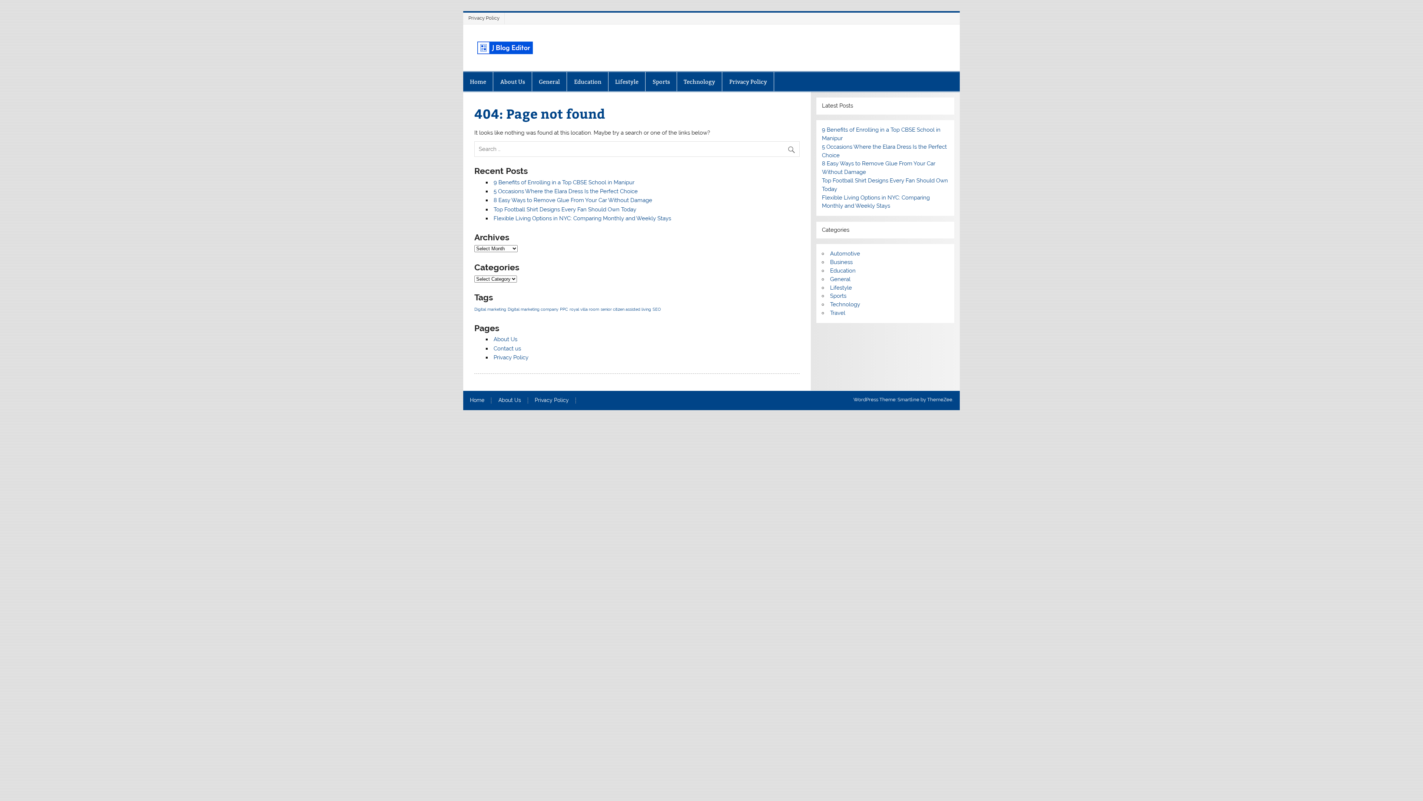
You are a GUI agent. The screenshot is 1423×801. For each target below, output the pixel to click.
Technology (699, 81)
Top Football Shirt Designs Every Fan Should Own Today (565, 209)
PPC (564, 309)
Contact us (507, 348)
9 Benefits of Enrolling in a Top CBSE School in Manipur (564, 182)
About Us (512, 81)
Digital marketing (490, 309)
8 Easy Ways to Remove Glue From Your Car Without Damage (573, 200)
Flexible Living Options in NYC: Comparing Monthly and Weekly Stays (582, 218)
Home (478, 81)
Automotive (845, 253)
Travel (837, 313)
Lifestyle (626, 81)
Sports (661, 81)
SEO (657, 309)
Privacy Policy (484, 18)
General (549, 81)
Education (587, 81)
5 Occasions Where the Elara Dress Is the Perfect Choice (566, 191)
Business (841, 262)
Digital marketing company (533, 309)
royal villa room (584, 309)
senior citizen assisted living (626, 309)
